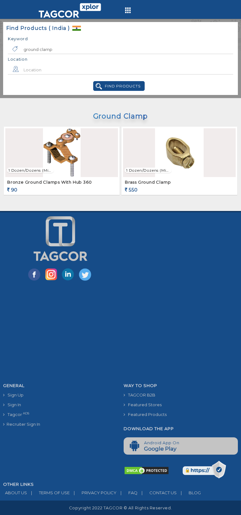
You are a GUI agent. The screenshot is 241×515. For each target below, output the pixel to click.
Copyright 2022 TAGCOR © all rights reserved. (120, 507)
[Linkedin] (69, 280)
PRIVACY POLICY (95, 492)
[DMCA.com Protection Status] (146, 470)
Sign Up (14, 394)
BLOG (191, 492)
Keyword (18, 38)
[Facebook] (35, 280)
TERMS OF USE (50, 492)
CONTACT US (159, 492)
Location (18, 59)
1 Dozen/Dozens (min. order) (30, 170)
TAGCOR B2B (140, 394)
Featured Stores (143, 404)
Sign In (13, 404)
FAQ (128, 492)
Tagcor (17, 414)
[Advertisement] (120, 333)
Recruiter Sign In (22, 424)
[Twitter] (86, 280)
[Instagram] (52, 280)
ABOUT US (15, 492)
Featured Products (146, 414)
